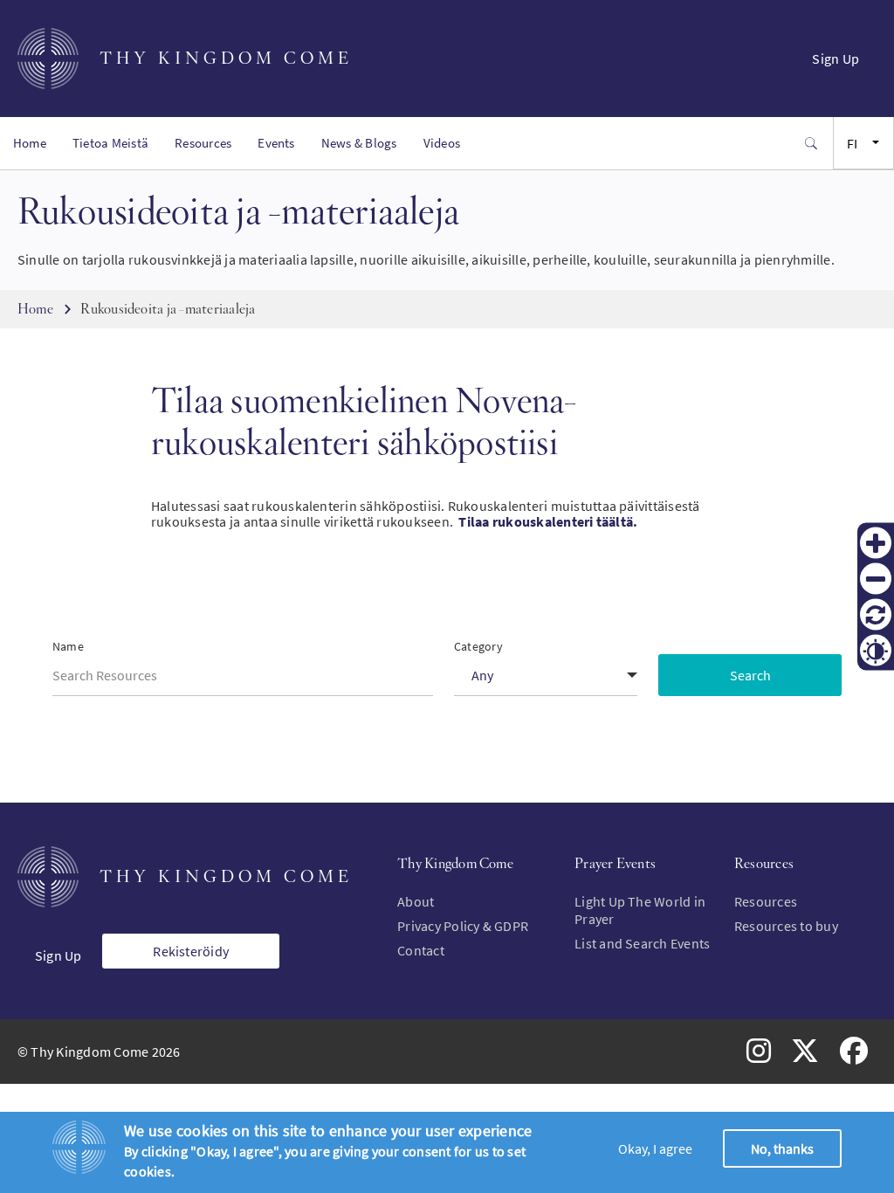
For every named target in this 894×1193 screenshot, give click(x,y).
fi (852, 143)
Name (68, 646)
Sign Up (835, 58)
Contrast (875, 650)
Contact (420, 950)
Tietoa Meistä (110, 142)
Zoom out (875, 579)
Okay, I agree (655, 1148)
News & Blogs (359, 142)
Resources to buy (786, 925)
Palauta (875, 615)
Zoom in (875, 543)
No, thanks (782, 1148)
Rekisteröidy (191, 951)
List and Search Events (642, 943)
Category (478, 646)
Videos (441, 142)
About (415, 901)
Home (29, 142)
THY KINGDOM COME (226, 58)
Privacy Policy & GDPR (462, 925)
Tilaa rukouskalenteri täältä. (547, 521)
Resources (203, 142)
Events (276, 142)
